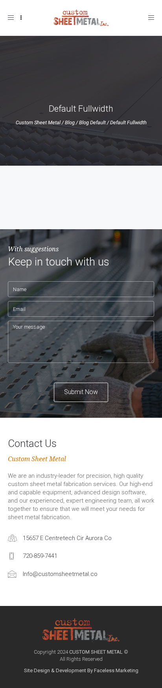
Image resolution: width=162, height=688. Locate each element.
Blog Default (92, 122)
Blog (70, 122)
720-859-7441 (40, 555)
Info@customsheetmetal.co (60, 574)
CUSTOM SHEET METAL (96, 652)
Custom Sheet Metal (38, 122)
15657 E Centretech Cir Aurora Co (67, 538)
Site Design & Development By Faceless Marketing (81, 670)
